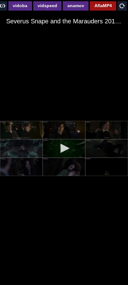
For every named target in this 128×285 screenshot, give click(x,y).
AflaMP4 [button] (103, 5)
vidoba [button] (20, 5)
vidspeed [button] (47, 5)
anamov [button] (75, 5)
